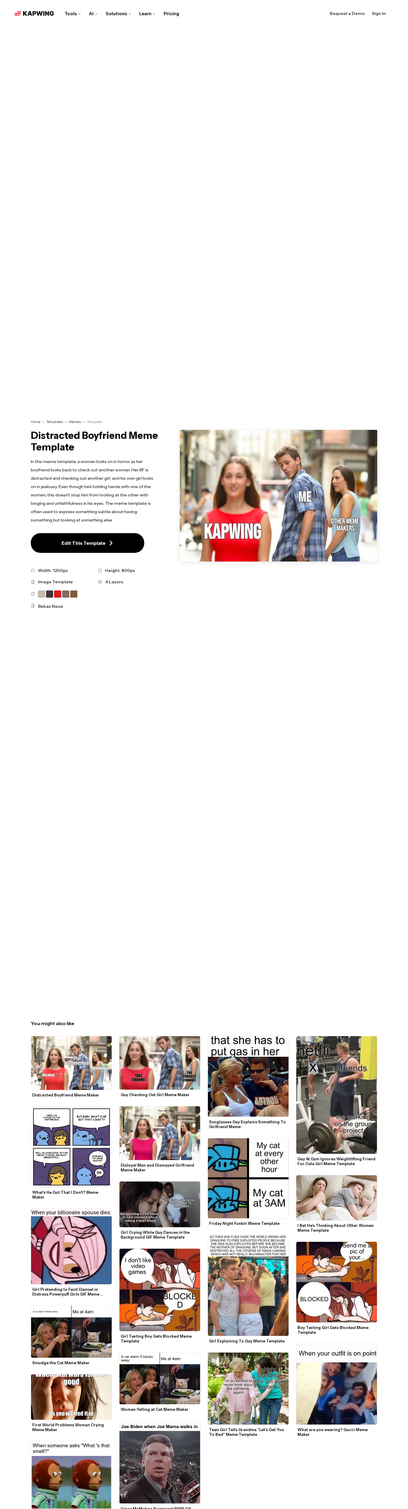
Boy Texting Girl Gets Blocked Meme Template (333, 1330)
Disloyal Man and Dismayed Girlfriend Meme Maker (158, 1167)
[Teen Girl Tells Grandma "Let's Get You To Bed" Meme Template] (248, 1389)
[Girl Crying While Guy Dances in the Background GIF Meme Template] (159, 1204)
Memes (75, 421)
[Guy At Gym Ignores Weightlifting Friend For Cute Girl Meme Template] (336, 1095)
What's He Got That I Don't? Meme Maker (65, 1194)
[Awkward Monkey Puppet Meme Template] (71, 1475)
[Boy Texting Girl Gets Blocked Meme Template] (336, 1282)
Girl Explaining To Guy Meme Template (247, 1341)
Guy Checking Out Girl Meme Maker (155, 1094)
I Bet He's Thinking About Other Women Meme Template (336, 1228)
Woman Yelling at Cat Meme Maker (154, 1409)
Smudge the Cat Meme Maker (61, 1362)
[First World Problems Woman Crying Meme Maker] (71, 1397)
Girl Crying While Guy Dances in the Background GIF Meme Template (156, 1234)
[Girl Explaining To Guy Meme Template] (248, 1285)
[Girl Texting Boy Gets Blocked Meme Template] (159, 1290)
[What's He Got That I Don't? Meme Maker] (71, 1147)
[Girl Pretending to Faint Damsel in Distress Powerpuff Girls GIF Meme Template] (71, 1246)
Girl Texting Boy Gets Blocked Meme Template (157, 1338)
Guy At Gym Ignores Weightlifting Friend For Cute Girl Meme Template (336, 1161)
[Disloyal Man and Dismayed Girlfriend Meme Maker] (159, 1133)
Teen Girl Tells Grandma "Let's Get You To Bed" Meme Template (247, 1432)
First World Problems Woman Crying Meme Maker (68, 1427)
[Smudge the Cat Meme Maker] (71, 1332)
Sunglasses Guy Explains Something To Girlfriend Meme (248, 1124)
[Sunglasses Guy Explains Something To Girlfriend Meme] (248, 1076)
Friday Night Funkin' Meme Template (244, 1223)
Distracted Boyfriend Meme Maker (65, 1095)
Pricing (171, 13)
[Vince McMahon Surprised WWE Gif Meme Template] (159, 1462)
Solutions (116, 13)
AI (91, 13)
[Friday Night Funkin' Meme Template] (248, 1178)
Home (35, 421)
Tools (71, 13)
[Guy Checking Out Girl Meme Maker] (159, 1063)
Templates (54, 421)
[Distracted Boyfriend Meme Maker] (71, 1063)
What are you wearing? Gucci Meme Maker (333, 1432)
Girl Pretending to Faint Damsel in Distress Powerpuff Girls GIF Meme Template (66, 1291)
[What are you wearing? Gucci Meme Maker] (336, 1384)
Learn (145, 13)
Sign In (379, 13)
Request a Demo (347, 13)
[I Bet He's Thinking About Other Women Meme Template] (336, 1198)
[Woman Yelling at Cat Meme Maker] (159, 1379)
